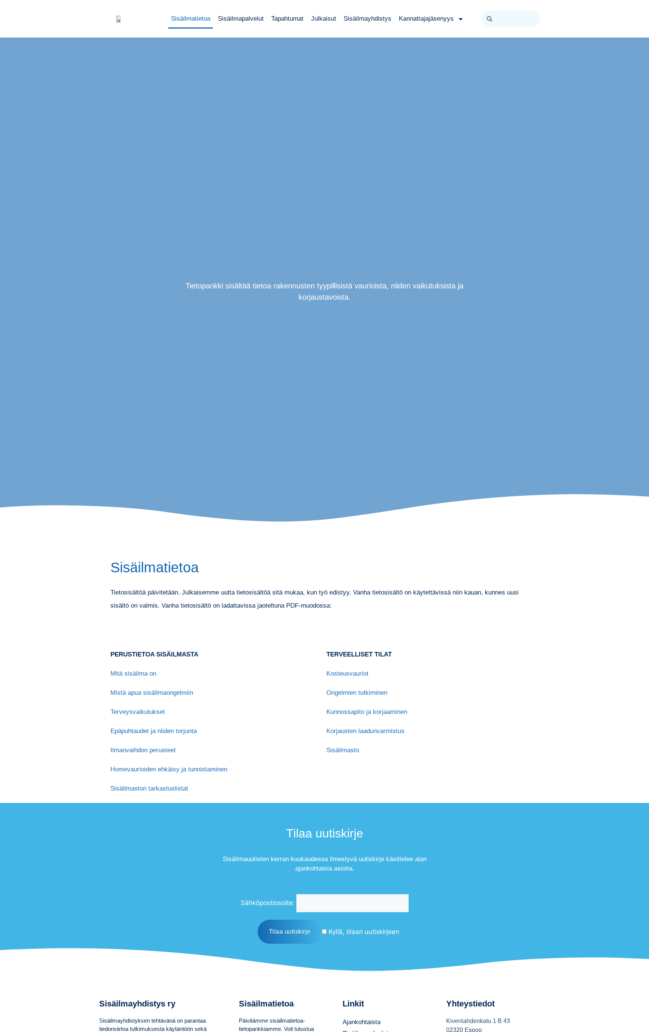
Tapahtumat (287, 18)
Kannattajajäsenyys (426, 18)
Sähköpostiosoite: (267, 903)
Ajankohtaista (361, 1022)
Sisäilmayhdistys (367, 18)
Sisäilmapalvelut (241, 18)
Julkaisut (323, 18)
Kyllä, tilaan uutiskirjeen (363, 931)
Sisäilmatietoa (190, 18)
